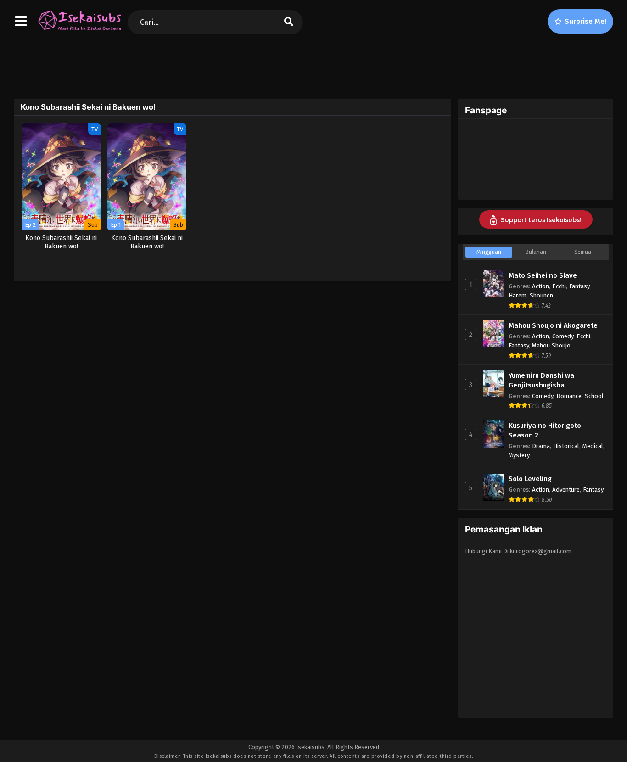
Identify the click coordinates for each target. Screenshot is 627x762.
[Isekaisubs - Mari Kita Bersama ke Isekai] (79, 30)
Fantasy (579, 286)
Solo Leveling (530, 479)
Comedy (562, 336)
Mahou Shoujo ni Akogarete (553, 325)
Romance (569, 395)
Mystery (519, 455)
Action (540, 286)
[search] (288, 22)
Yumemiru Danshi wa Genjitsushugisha (541, 380)
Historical (566, 446)
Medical (592, 446)
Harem (517, 295)
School (594, 395)
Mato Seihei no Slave (543, 275)
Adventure (566, 489)
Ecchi (559, 286)
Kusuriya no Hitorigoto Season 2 (545, 430)
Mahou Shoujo (551, 345)
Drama (541, 446)
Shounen (541, 295)
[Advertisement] (313, 64)
